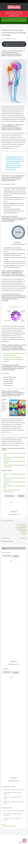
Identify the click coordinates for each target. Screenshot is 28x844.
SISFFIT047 (14, 19)
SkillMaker (8, 38)
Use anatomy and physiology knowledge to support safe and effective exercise (14, 44)
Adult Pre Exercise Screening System (13, 359)
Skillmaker (7, 361)
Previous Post (5, 538)
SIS (24, 525)
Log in (3, 824)
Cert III (18, 525)
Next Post (24, 538)
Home (9, 19)
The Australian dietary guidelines (12, 357)
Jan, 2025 (15, 38)
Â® (25, 244)
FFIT (22, 525)
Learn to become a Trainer (9, 826)
